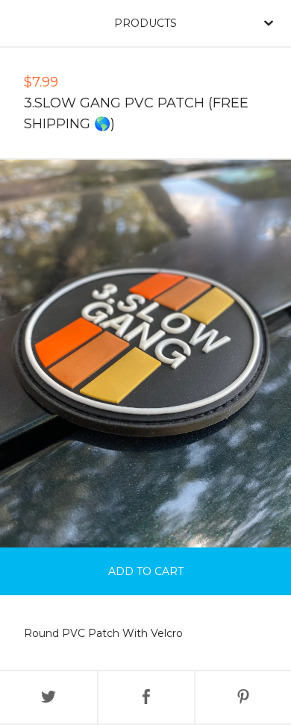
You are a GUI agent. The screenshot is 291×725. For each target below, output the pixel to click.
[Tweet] (48, 697)
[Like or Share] (146, 697)
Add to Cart (146, 571)
